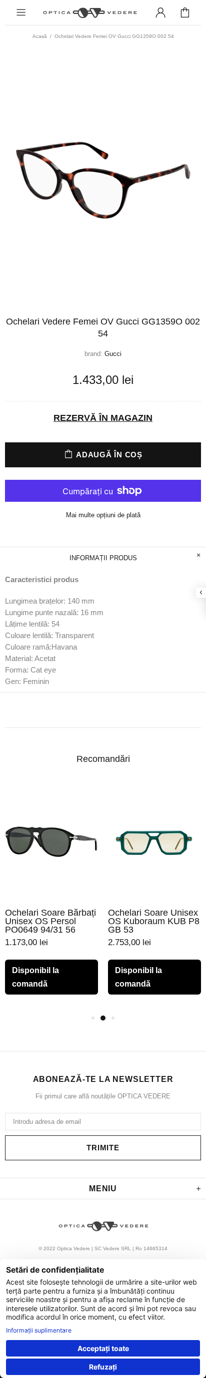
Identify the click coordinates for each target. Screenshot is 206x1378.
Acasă (39, 36)
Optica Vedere (89, 12)
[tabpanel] (51, 897)
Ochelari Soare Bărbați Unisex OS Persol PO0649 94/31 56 (50, 921)
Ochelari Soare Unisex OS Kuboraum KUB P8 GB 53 (154, 921)
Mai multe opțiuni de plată (103, 515)
